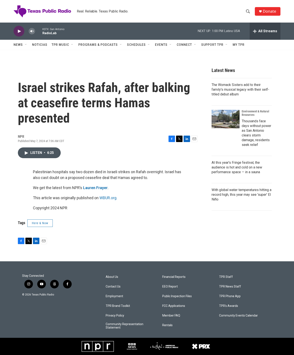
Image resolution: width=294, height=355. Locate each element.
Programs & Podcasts (98, 44)
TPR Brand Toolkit (118, 306)
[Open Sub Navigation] (26, 44)
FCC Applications (173, 306)
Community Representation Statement (124, 326)
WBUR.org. (108, 198)
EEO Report (170, 286)
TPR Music (60, 44)
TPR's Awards (228, 306)
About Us (112, 276)
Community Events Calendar (238, 315)
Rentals (167, 325)
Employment (114, 296)
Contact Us (113, 286)
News (18, 44)
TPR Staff (226, 276)
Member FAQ (171, 315)
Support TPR (212, 44)
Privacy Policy (115, 315)
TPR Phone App (230, 296)
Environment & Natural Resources (255, 113)
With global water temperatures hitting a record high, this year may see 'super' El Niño (241, 194)
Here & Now (40, 223)
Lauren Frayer (95, 187)
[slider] (38, 31)
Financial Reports (174, 276)
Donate (269, 11)
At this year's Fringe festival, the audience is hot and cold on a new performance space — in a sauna (237, 167)
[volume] (32, 31)
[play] (18, 31)
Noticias (39, 44)
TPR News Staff (230, 286)
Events (161, 44)
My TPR (238, 44)
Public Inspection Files (177, 296)
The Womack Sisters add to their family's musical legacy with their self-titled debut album (240, 89)
